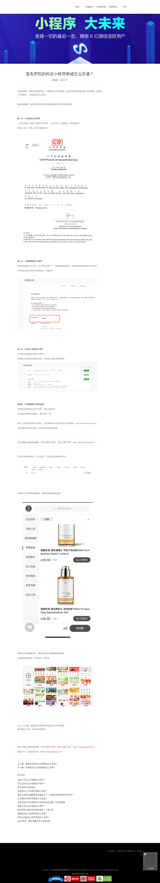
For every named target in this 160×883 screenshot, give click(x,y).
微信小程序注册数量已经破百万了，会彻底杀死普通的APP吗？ (46, 795)
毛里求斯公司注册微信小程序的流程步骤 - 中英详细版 (41, 802)
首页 (77, 7)
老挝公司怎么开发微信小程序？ (32, 780)
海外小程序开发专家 (31, 442)
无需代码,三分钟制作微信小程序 (32, 791)
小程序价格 (111, 851)
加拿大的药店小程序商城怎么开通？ (34, 817)
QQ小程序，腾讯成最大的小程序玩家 (34, 821)
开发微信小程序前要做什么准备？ (33, 798)
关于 (125, 7)
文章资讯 (113, 7)
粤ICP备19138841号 (80, 874)
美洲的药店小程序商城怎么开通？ (41, 767)
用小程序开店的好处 (27, 787)
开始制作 (89, 7)
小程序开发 (101, 7)
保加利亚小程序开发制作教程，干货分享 (36, 810)
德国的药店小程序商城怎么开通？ (33, 813)
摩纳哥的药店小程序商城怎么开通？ (42, 764)
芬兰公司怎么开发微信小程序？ (32, 783)
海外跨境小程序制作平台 (61, 870)
